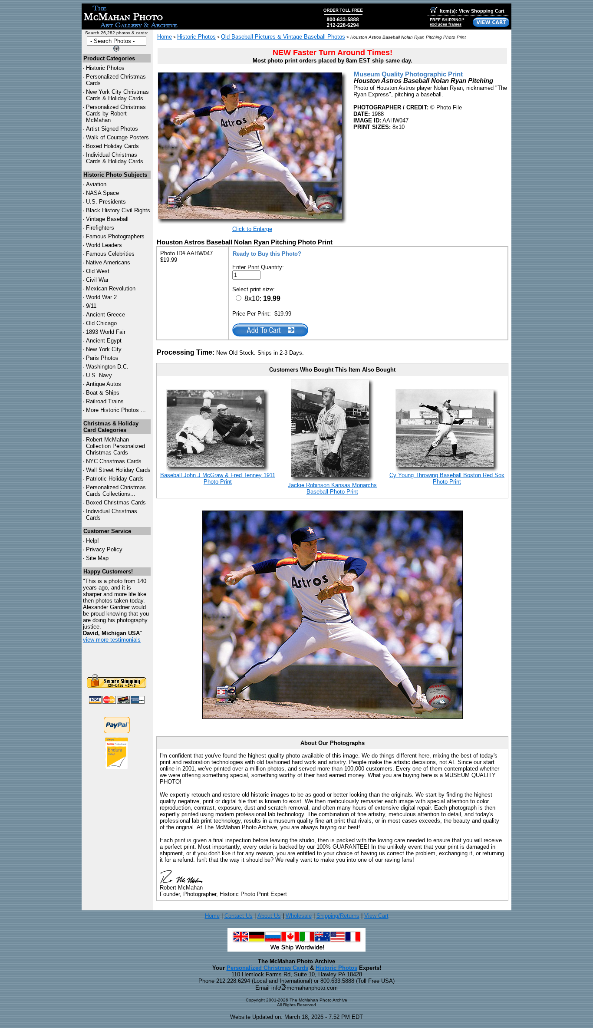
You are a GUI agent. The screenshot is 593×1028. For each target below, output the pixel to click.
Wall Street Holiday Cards (118, 470)
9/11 (91, 306)
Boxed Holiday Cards (112, 146)
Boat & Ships (102, 392)
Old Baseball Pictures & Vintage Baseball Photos (283, 36)
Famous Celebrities (110, 253)
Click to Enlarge (252, 229)
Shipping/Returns (337, 916)
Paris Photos (102, 358)
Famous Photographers (115, 236)
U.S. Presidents (106, 201)
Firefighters (100, 227)
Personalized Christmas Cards (267, 968)
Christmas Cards (114, 461)
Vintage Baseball (107, 219)
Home (164, 36)
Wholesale (299, 916)
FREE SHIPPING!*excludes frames (447, 22)
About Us (269, 916)
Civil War (97, 280)
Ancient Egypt (104, 340)
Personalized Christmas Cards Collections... (116, 490)
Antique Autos (103, 384)
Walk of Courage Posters (117, 137)
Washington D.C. (107, 366)
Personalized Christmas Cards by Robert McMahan (116, 113)
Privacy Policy (104, 549)
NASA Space (102, 193)
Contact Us (238, 916)
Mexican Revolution (110, 288)
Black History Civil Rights (118, 210)
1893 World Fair (105, 332)
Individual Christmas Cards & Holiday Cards (114, 158)
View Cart (376, 916)
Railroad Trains (105, 401)
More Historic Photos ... (116, 410)
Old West (97, 271)
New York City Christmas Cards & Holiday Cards (117, 95)
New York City (104, 349)
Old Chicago (101, 323)
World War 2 (101, 297)
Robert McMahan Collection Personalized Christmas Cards (115, 446)
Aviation (96, 184)
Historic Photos (105, 68)
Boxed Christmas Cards (116, 502)
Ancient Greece (105, 314)
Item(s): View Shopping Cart (472, 10)
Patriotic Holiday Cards (115, 478)
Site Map (97, 558)
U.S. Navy (99, 375)
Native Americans (108, 262)
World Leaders (104, 245)
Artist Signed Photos (112, 128)
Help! (92, 540)
